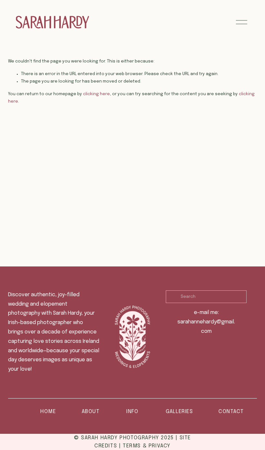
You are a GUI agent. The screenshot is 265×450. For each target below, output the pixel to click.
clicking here (96, 94)
